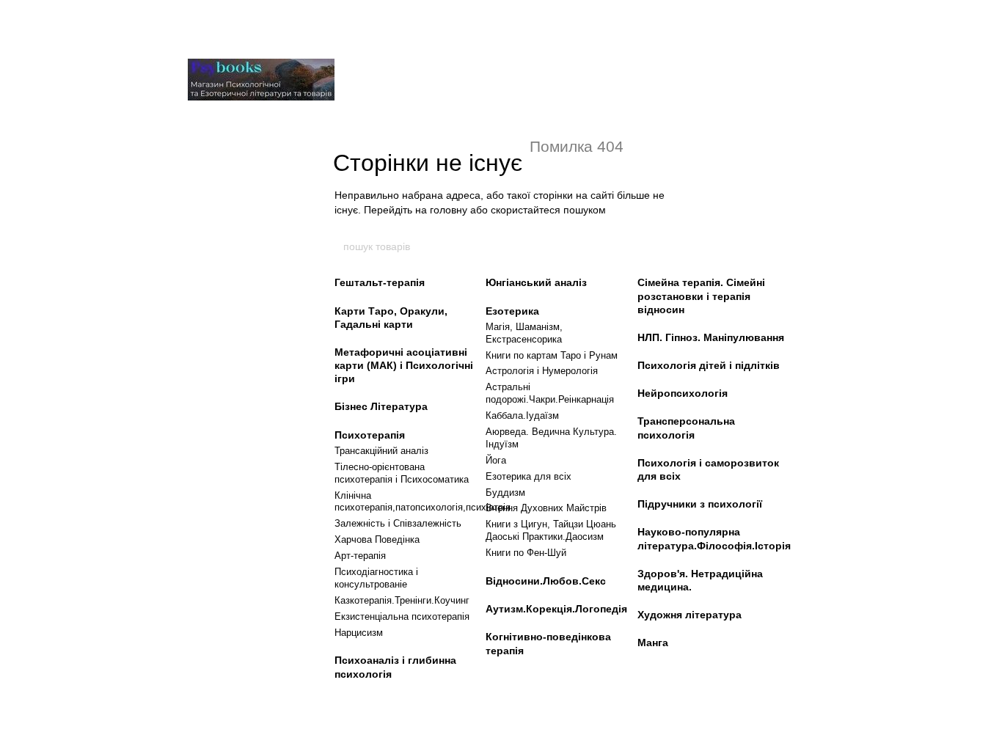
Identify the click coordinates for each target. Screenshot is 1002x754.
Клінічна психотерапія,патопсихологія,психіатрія (422, 501)
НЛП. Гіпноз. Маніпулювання (710, 337)
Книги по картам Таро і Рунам (552, 355)
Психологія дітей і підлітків (708, 365)
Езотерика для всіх (528, 476)
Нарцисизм (358, 632)
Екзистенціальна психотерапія (401, 616)
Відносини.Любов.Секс (546, 581)
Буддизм (505, 492)
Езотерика (512, 311)
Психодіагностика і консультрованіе (376, 578)
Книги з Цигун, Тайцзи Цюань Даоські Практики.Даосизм (551, 530)
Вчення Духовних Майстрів (546, 507)
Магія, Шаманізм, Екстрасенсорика (524, 333)
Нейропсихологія (682, 393)
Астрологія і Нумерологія (542, 370)
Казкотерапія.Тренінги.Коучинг (401, 600)
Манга (652, 642)
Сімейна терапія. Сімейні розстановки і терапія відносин (701, 296)
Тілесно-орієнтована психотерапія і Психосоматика (401, 473)
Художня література (689, 615)
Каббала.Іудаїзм (522, 415)
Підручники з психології (699, 504)
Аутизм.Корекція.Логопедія (556, 609)
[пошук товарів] (660, 246)
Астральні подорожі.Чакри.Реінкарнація (550, 393)
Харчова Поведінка (377, 539)
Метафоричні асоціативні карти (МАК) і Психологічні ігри (403, 365)
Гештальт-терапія (379, 282)
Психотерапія (369, 435)
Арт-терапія (360, 555)
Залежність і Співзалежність (397, 523)
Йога (496, 460)
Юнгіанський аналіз (536, 282)
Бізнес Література (381, 406)
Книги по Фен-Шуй (526, 552)
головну (448, 210)
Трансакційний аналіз (381, 450)
